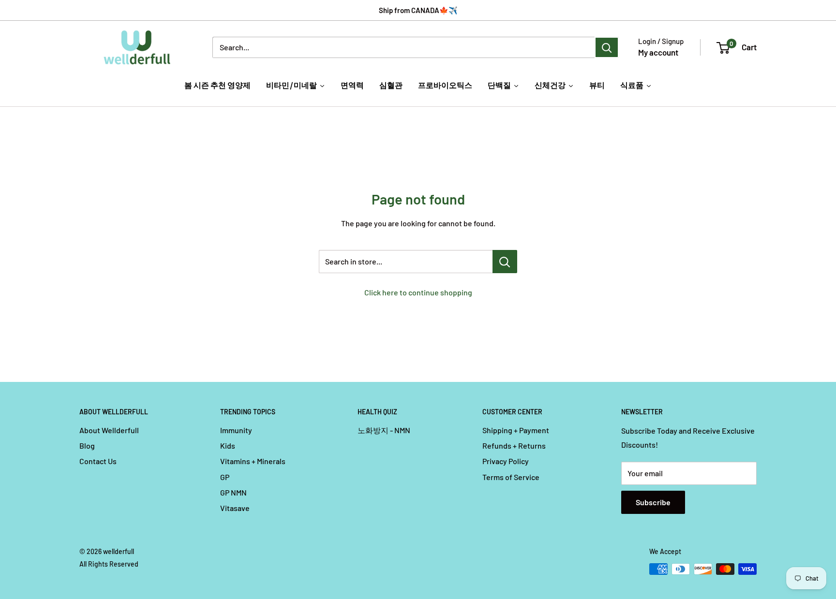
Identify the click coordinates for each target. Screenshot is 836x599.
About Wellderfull (109, 430)
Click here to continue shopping (418, 292)
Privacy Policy (505, 461)
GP (224, 477)
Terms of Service (510, 477)
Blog (87, 445)
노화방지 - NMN (384, 430)
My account (658, 52)
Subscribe (653, 502)
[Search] (607, 47)
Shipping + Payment (515, 430)
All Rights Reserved (108, 564)
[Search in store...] (505, 261)
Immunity (236, 430)
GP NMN (233, 492)
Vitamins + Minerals (252, 461)
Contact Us (98, 461)
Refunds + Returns (514, 445)
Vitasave (235, 507)
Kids (227, 445)
